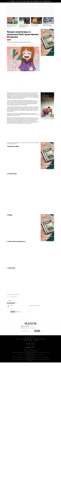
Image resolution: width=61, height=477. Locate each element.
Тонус (41, 1)
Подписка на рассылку (25, 326)
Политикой (24, 328)
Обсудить (14, 44)
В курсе (17, 1)
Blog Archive (18, 294)
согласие (24, 327)
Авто (21, 1)
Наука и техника (26, 1)
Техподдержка (35, 340)
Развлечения (36, 1)
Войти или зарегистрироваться (34, 305)
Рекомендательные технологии (27, 340)
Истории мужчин (46, 1)
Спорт (31, 1)
